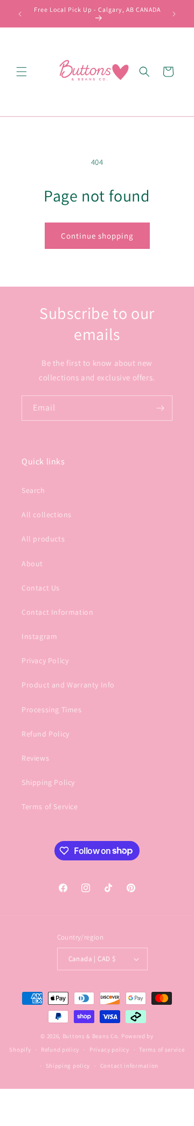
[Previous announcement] (20, 14)
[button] (21, 72)
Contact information (129, 1065)
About (32, 563)
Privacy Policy (45, 660)
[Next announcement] (174, 14)
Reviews (35, 758)
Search (33, 490)
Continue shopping (97, 236)
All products (43, 539)
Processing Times (52, 709)
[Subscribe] (160, 408)
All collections (47, 514)
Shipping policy (68, 1065)
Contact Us (41, 588)
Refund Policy (46, 734)
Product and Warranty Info (68, 685)
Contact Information (57, 612)
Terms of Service (50, 806)
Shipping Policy (48, 782)
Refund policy (60, 1049)
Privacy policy (109, 1049)
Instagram (39, 636)
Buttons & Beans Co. (91, 1036)
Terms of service (161, 1049)
